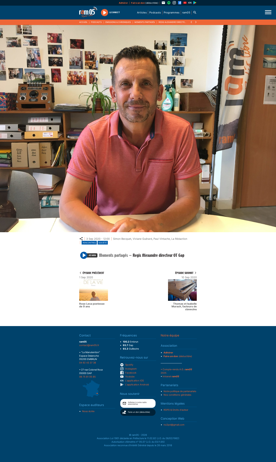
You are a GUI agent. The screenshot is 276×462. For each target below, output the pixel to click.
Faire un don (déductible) (139, 412)
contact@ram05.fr (89, 345)
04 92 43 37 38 (87, 362)
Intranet (171, 376)
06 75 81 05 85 (87, 376)
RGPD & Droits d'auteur (176, 409)
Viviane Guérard (142, 238)
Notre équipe (170, 335)
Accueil (83, 22)
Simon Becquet (122, 238)
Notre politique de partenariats (180, 391)
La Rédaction (179, 238)
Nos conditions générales (177, 394)
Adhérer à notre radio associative (137, 403)
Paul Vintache (161, 238)
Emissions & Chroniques (118, 22)
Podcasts (96, 22)
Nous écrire (88, 411)
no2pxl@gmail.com (174, 424)
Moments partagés (144, 22)
